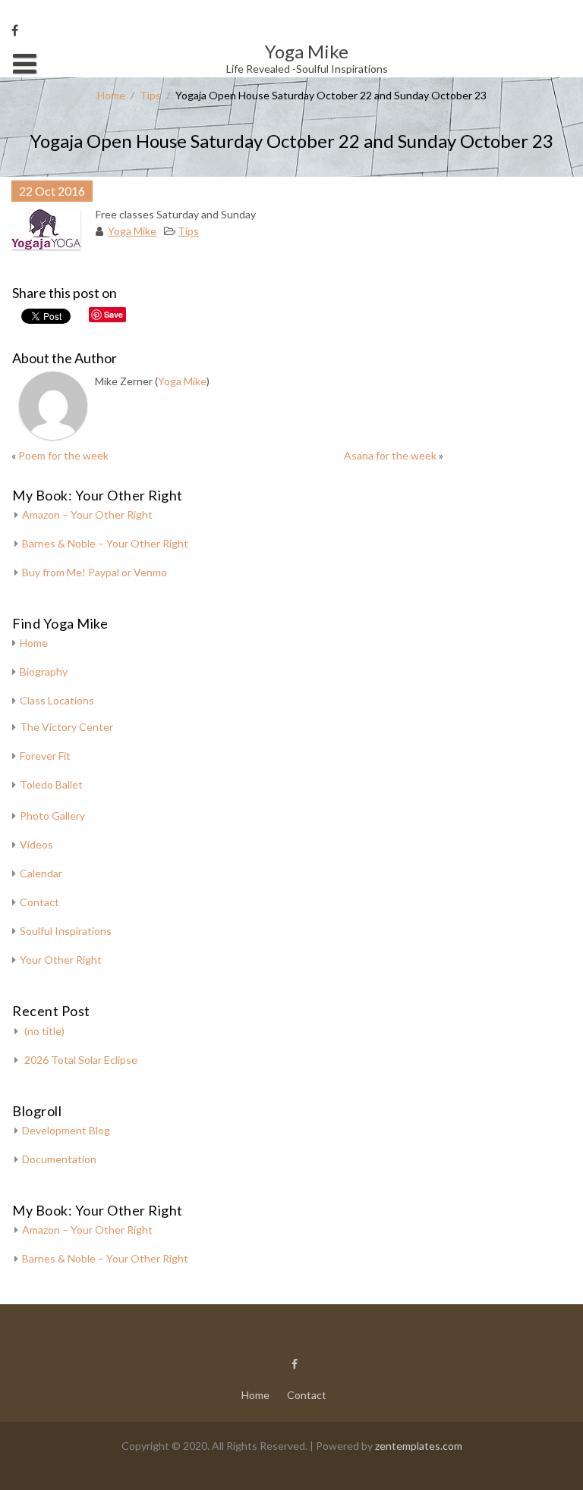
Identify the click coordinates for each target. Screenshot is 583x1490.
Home (111, 95)
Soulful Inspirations (66, 930)
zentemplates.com (418, 1445)
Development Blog (66, 1130)
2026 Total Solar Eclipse (80, 1059)
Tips (150, 95)
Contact (39, 902)
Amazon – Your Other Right (87, 514)
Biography (44, 671)
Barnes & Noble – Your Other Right (105, 543)
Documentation (59, 1159)
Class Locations (57, 700)
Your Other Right (61, 959)
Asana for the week (390, 455)
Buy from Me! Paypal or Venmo (94, 572)
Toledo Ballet (51, 784)
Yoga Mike (132, 230)
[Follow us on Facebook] (14, 30)
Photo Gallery (52, 815)
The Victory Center (66, 726)
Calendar (41, 873)
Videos (36, 844)
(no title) (44, 1030)
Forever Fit (45, 755)
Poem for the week (63, 455)
